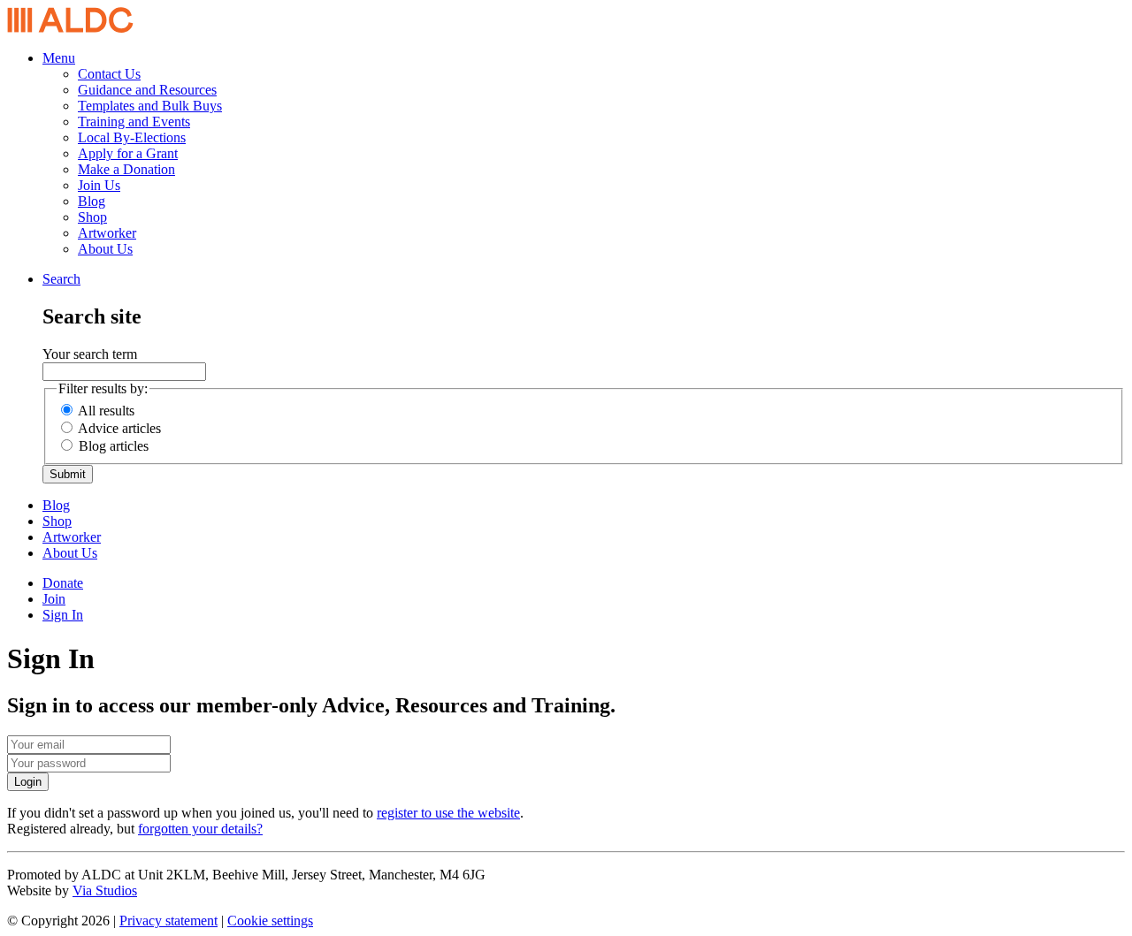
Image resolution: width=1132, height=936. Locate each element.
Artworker (107, 232)
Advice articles (119, 428)
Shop (92, 216)
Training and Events (134, 121)
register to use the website (448, 812)
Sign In (62, 614)
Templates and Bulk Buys (150, 105)
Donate (62, 582)
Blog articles (114, 445)
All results (106, 410)
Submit (68, 474)
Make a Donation (126, 169)
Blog (91, 201)
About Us (105, 248)
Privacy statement (168, 920)
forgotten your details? (200, 828)
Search (61, 278)
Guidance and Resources (147, 89)
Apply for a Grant (128, 153)
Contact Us (109, 73)
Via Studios (105, 890)
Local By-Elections (132, 137)
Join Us (99, 185)
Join (53, 598)
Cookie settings (270, 920)
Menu (58, 57)
